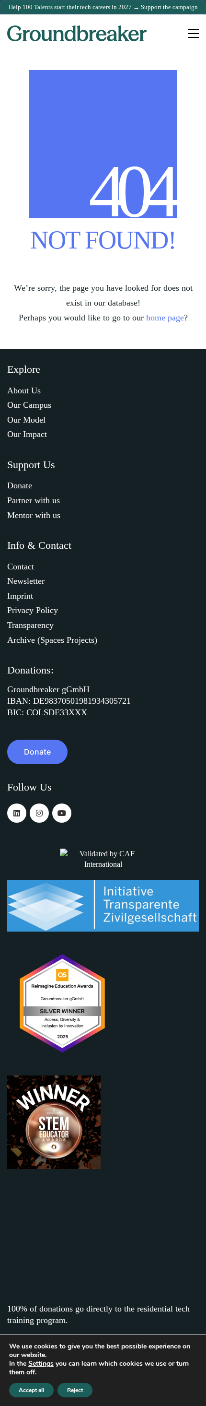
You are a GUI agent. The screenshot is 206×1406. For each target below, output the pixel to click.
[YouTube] (61, 813)
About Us (24, 390)
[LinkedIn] (16, 813)
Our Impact (27, 434)
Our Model (26, 420)
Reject (75, 1390)
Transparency (30, 625)
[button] (193, 33)
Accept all (31, 1390)
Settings (41, 1363)
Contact (20, 566)
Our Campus (29, 405)
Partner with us (33, 500)
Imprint (20, 596)
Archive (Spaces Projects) (52, 640)
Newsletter (26, 581)
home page (165, 317)
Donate (19, 485)
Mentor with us (33, 515)
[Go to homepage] (78, 33)
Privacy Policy (32, 610)
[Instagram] (39, 813)
